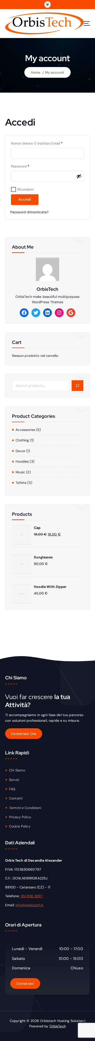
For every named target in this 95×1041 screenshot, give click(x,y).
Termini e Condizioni (25, 808)
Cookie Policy (19, 826)
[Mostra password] (79, 176)
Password (27, 166)
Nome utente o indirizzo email (44, 143)
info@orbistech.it (29, 905)
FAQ (12, 789)
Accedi (24, 199)
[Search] (77, 385)
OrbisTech (57, 1026)
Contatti (16, 798)
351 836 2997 (32, 896)
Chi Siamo (17, 770)
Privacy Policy (20, 817)
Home (35, 72)
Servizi (14, 780)
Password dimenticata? (29, 212)
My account (54, 72)
